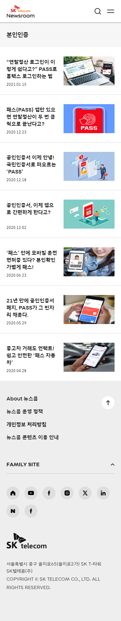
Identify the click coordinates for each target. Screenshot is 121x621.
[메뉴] (111, 11)
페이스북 (49, 493)
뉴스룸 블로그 (12, 511)
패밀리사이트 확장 (60, 465)
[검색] (98, 11)
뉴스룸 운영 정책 (24, 411)
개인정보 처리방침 (26, 424)
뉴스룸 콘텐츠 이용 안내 (32, 437)
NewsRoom (20, 15)
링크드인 (103, 493)
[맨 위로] (108, 402)
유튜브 (31, 493)
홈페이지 (12, 493)
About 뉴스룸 (22, 398)
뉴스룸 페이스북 (31, 511)
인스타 (67, 493)
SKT (22, 11)
